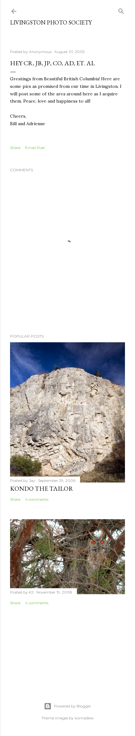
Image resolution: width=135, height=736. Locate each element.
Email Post (35, 147)
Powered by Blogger (72, 706)
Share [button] (15, 147)
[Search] (121, 10)
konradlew (84, 718)
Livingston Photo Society (51, 22)
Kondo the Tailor (41, 488)
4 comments (36, 499)
